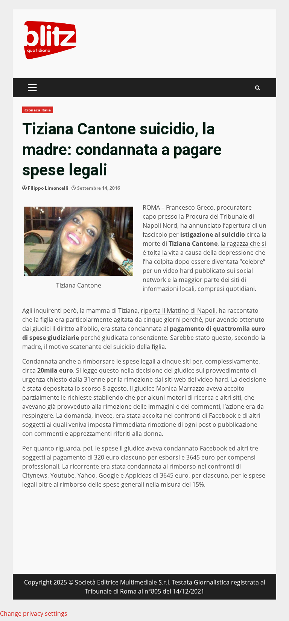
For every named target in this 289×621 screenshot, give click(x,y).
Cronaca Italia (37, 110)
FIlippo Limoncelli (48, 188)
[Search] (257, 88)
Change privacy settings (33, 613)
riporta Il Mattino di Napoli (178, 310)
